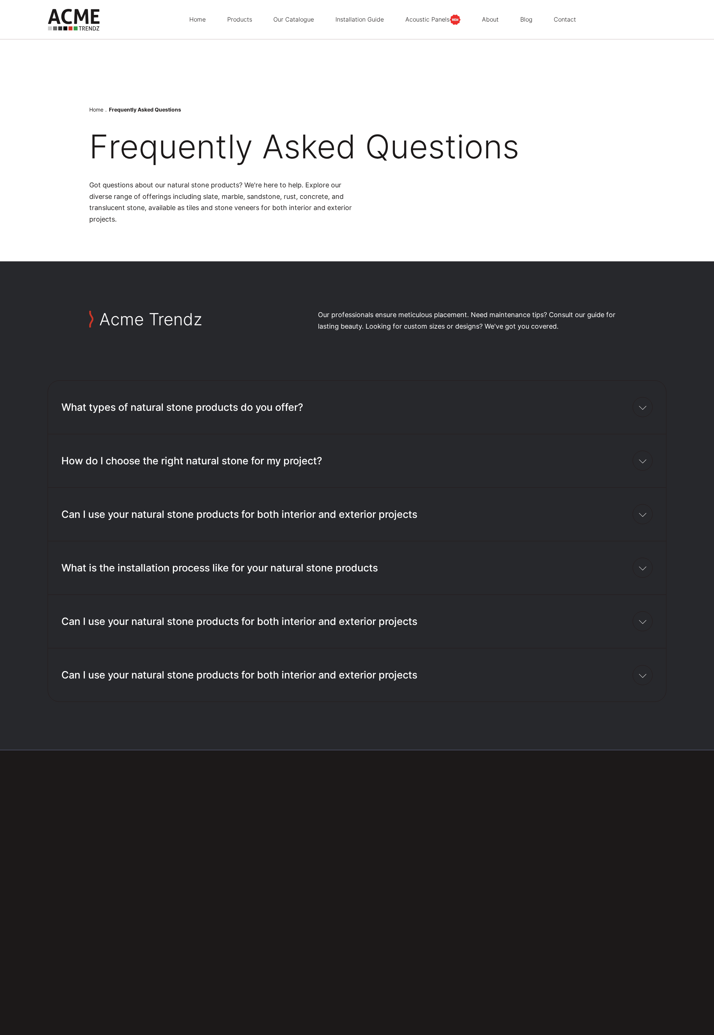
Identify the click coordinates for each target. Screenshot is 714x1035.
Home (96, 109)
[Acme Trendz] (74, 19)
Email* (476, 1022)
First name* (392, 1022)
